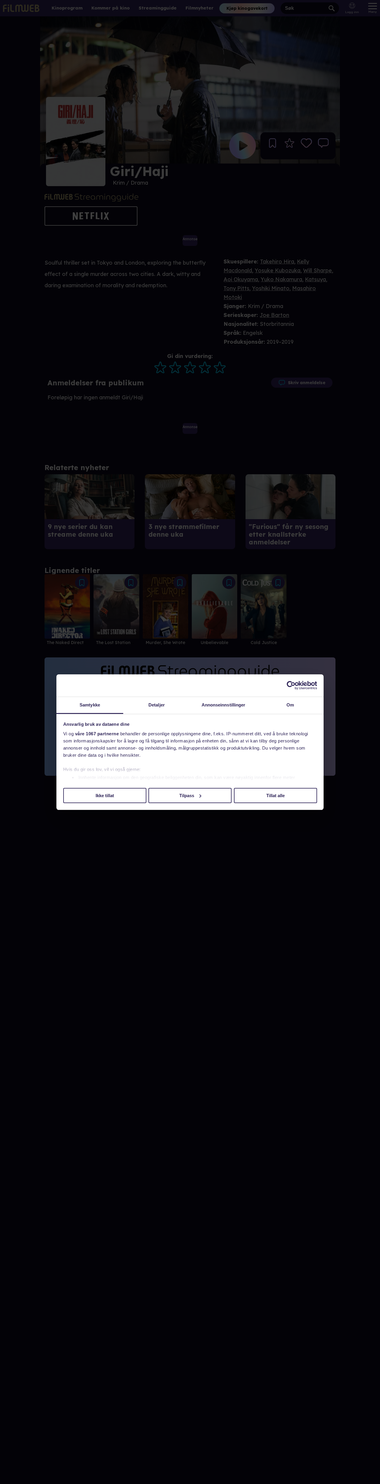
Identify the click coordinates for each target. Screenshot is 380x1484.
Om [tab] (290, 704)
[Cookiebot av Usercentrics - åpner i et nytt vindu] (291, 685)
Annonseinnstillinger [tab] (224, 704)
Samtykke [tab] (90, 704)
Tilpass (186, 795)
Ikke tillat (105, 795)
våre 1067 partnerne (97, 733)
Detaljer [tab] (156, 704)
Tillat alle (275, 795)
